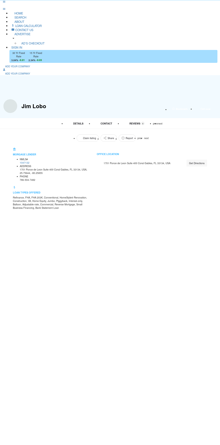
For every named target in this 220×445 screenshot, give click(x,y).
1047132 (24, 162)
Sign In (16, 47)
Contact (106, 123)
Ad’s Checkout (32, 43)
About (19, 21)
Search (20, 17)
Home (18, 13)
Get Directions (197, 163)
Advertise (22, 34)
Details (78, 123)
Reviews (136, 123)
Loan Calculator (28, 26)
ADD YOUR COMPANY (17, 66)
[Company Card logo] (10, 106)
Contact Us (23, 30)
